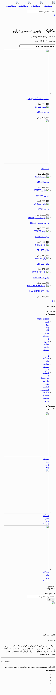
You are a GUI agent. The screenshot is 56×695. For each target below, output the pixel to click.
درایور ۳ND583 (42, 209)
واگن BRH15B (43, 250)
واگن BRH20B (43, 264)
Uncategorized (42, 319)
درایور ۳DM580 (42, 196)
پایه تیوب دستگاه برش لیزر (38, 98)
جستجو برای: (49, 593)
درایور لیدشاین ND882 (39, 223)
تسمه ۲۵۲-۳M (43, 112)
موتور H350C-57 (42, 236)
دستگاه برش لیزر (46, 353)
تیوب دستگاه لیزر (46, 336)
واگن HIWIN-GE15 (41, 277)
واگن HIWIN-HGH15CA (39, 291)
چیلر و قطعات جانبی (46, 344)
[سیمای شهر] (30, 5)
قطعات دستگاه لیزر (46, 367)
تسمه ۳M (45, 168)
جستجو (51, 599)
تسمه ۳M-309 (43, 182)
